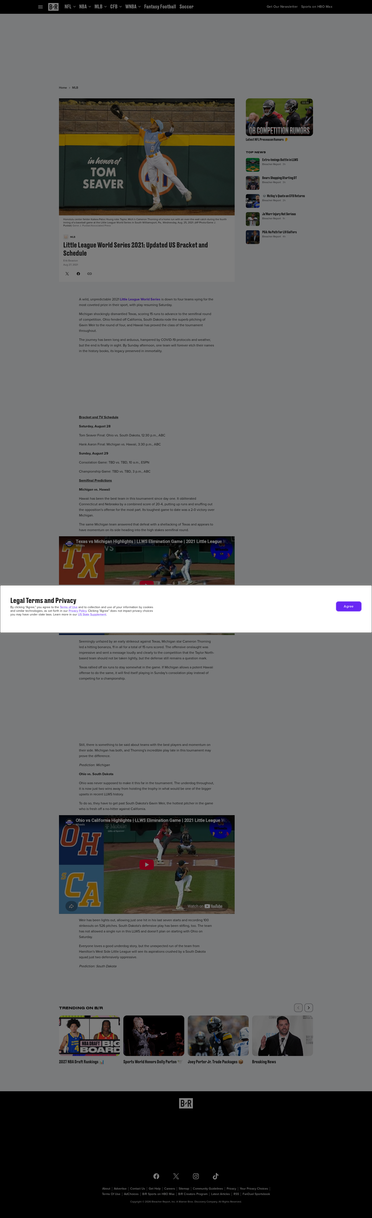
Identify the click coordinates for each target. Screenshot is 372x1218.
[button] (349, 606)
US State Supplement (92, 614)
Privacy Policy (78, 611)
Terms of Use (69, 607)
